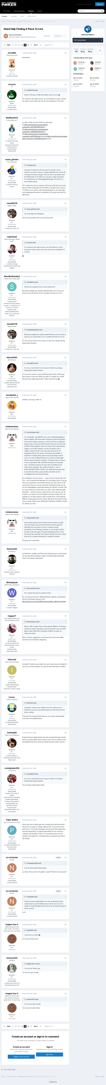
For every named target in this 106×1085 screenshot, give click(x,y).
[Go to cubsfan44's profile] (12, 249)
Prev (8, 45)
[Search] (102, 11)
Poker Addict (12, 820)
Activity (39, 11)
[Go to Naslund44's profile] (12, 559)
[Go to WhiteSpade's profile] (12, 593)
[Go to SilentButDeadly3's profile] (12, 286)
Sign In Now (49, 1054)
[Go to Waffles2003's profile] (12, 128)
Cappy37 (12, 616)
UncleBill (12, 53)
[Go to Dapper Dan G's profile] (12, 939)
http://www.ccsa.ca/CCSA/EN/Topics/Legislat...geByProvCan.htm (44, 601)
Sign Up (99, 4)
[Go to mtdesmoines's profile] (12, 437)
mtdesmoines (12, 426)
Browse (31, 11)
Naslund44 (12, 549)
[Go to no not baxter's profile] (6, 36)
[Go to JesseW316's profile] (12, 213)
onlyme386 (82, 68)
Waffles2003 (12, 118)
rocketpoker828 (11, 768)
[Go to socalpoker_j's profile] (12, 405)
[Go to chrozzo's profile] (12, 94)
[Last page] (40, 45)
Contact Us (53, 1082)
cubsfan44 (12, 237)
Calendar (14, 16)
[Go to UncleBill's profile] (12, 63)
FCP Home (6, 11)
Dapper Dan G (12, 924)
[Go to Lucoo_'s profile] (12, 707)
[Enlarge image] (59, 95)
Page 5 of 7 (48, 45)
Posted (29, 53)
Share (47, 36)
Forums (4, 16)
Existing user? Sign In (85, 4)
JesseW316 (12, 203)
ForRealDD (12, 733)
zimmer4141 (11, 958)
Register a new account (21, 1056)
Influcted (12, 659)
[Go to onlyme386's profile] (75, 69)
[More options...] (65, 53)
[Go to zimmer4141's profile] (12, 968)
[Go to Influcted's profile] (12, 670)
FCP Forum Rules (80, 40)
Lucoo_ (12, 697)
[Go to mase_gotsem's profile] (12, 169)
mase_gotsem (11, 159)
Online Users (31, 16)
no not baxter (16, 35)
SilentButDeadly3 (12, 276)
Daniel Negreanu (19, 11)
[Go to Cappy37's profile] (12, 628)
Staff (22, 16)
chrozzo (12, 84)
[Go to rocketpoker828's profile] (12, 778)
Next (36, 45)
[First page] (4, 45)
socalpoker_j (12, 395)
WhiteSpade (12, 582)
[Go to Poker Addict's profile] (12, 830)
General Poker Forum (28, 37)
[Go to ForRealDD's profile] (12, 743)
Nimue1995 (12, 357)
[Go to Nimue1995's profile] (12, 368)
